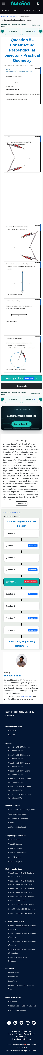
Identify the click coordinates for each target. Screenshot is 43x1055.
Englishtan (12, 1001)
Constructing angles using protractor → (21, 643)
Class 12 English (15, 861)
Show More (21, 503)
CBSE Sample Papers (17, 1010)
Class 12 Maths (14, 857)
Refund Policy (21, 1037)
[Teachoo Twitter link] (22, 1023)
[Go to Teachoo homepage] (20, 3)
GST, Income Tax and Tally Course (21, 810)
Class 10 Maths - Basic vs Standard (22, 1006)
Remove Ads (22, 386)
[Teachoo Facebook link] (9, 1023)
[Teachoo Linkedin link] (34, 1023)
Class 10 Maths (14, 839)
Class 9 (36, 10)
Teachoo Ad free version (17, 814)
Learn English (13, 972)
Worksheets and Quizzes (18, 818)
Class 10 (27, 10)
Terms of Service (15, 1034)
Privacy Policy (29, 1034)
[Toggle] (4, 3)
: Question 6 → (21, 378)
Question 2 (21, 545)
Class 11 (17, 10)
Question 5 (21, 582)
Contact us (26, 1031)
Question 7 (10, 606)
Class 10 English (15, 848)
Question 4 (21, 570)
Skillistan (11, 823)
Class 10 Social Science (17, 853)
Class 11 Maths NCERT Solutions (21, 909)
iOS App (11, 735)
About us (16, 1031)
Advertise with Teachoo (21, 1039)
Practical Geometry (8, 17)
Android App (13, 730)
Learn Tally (12, 981)
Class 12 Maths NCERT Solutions (21, 913)
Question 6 (21, 594)
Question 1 (10, 533)
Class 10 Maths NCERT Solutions (21, 905)
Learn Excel (13, 977)
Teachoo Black (26, 696)
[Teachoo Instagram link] (15, 1023)
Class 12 (6, 10)
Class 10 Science (15, 844)
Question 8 (21, 618)
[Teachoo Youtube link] (28, 1023)
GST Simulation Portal (17, 827)
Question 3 (10, 558)
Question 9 (21, 630)
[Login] (37, 3)
